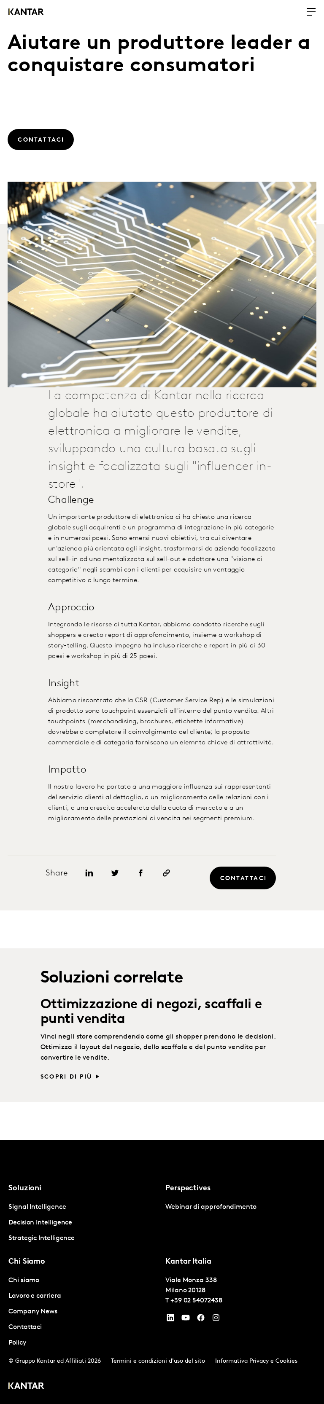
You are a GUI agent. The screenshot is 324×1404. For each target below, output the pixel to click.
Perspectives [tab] (188, 1188)
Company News (32, 1311)
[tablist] (162, 1272)
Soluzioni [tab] (24, 1188)
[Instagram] (216, 1320)
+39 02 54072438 (196, 1300)
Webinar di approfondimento (210, 1207)
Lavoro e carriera (34, 1296)
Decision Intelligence (40, 1222)
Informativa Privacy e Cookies (256, 1361)
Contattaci (25, 1327)
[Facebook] (201, 1320)
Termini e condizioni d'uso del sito (158, 1361)
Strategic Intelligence (41, 1238)
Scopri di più (66, 1077)
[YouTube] (170, 1320)
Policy (17, 1343)
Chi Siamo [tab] (26, 1262)
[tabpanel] (83, 1223)
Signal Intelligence (37, 1207)
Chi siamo (23, 1280)
